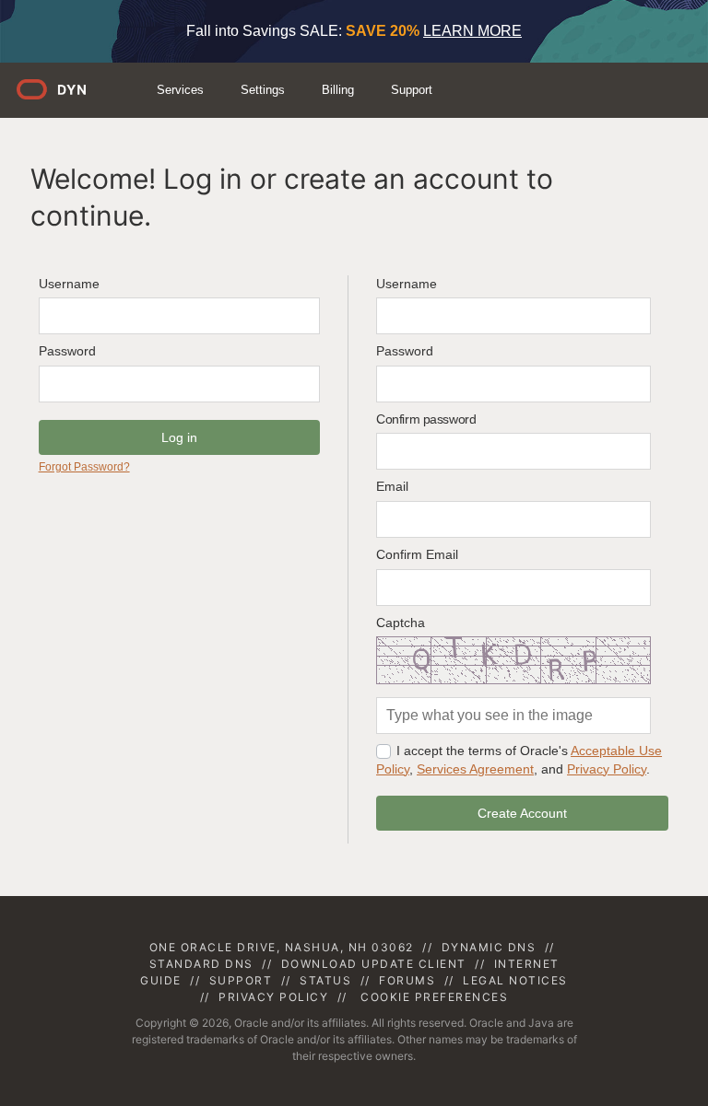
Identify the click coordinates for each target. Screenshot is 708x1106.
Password (67, 350)
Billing (338, 90)
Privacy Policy (606, 769)
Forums (407, 980)
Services (180, 90)
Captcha (400, 622)
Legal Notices (515, 980)
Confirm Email (417, 554)
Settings (263, 90)
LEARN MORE (472, 31)
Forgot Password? (84, 466)
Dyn (63, 96)
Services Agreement (475, 769)
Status (325, 980)
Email (392, 486)
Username (69, 283)
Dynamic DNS (489, 947)
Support (411, 90)
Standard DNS (201, 964)
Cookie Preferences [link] (434, 997)
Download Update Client (373, 964)
